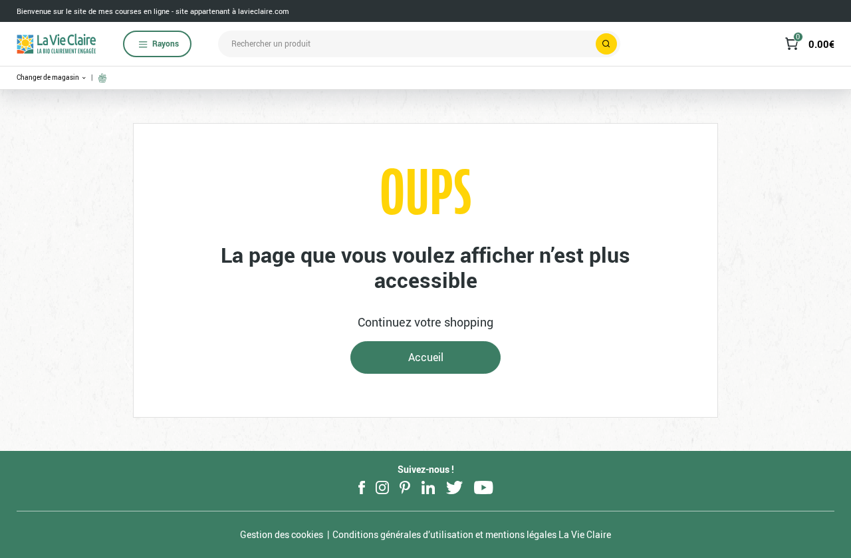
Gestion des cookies (281, 534)
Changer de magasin (48, 77)
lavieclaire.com (263, 11)
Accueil (425, 357)
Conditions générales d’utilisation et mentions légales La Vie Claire (471, 534)
